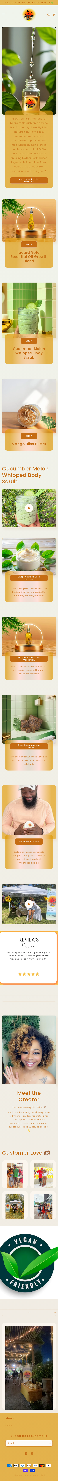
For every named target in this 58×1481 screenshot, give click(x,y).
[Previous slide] (23, 998)
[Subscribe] (49, 1443)
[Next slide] (35, 998)
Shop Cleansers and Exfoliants (29, 746)
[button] (3, 15)
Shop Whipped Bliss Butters (29, 578)
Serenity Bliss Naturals (24, 1475)
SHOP (29, 244)
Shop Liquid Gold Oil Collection (29, 658)
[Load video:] (29, 508)
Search (9, 1425)
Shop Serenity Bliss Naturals (29, 180)
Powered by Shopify (39, 1475)
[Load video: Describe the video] (29, 904)
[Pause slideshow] (55, 1313)
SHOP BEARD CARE (29, 841)
